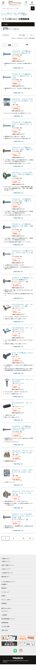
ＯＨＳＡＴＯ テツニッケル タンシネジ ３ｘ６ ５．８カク (22, 492)
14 (23, 538)
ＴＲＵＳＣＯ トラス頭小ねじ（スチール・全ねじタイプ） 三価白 (22, 124)
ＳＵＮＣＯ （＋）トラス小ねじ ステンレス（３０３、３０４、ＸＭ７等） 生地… (22, 516)
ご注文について (5, 569)
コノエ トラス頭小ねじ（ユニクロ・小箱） (22, 354)
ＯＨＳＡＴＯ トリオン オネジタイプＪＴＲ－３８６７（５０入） (22, 472)
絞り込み (6, 35)
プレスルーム (4, 592)
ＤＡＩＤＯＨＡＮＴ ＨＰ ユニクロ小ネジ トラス (22, 329)
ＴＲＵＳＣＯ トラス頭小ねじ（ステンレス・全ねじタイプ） (21, 52)
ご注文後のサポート (6, 573)
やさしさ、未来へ (5, 599)
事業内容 (3, 588)
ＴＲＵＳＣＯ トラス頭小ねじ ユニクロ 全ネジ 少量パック (22, 200)
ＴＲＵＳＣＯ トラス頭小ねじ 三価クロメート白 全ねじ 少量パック (22, 226)
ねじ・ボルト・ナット (6, 15)
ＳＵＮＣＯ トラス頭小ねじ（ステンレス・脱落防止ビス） (22, 279)
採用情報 (3, 603)
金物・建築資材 (21, 13)
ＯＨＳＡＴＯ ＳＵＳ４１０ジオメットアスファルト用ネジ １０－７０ (22, 101)
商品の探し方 (4, 576)
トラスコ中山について (7, 581)
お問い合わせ (4, 630)
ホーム (3, 13)
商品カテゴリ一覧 (11, 13)
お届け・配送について (7, 565)
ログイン (26, 3)
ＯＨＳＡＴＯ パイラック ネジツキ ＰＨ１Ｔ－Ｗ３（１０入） (22, 452)
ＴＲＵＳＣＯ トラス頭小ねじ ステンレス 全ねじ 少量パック (22, 148)
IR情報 (3, 596)
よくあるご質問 (5, 626)
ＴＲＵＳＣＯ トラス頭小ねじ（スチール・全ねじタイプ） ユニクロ (22, 76)
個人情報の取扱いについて (8, 619)
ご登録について (5, 561)
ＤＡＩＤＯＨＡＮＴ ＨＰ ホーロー (22, 404)
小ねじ (16, 15)
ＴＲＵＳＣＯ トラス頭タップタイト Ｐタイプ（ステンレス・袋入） (22, 253)
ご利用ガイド (5, 558)
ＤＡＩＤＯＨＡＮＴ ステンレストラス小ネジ (22, 380)
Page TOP (32, 552)
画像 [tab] (9, 45)
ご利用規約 (4, 615)
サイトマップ (4, 611)
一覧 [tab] (26, 45)
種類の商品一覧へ (18, 68)
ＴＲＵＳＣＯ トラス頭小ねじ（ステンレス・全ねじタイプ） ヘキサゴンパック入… (22, 428)
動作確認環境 (4, 622)
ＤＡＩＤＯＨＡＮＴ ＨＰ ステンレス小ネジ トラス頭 (22, 305)
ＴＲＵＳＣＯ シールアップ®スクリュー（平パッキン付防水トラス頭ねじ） (22, 174)
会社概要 (3, 584)
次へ (30, 538)
